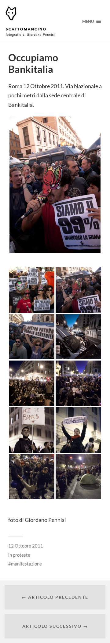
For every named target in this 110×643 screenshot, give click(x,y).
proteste (21, 555)
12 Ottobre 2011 (25, 545)
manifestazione (26, 563)
